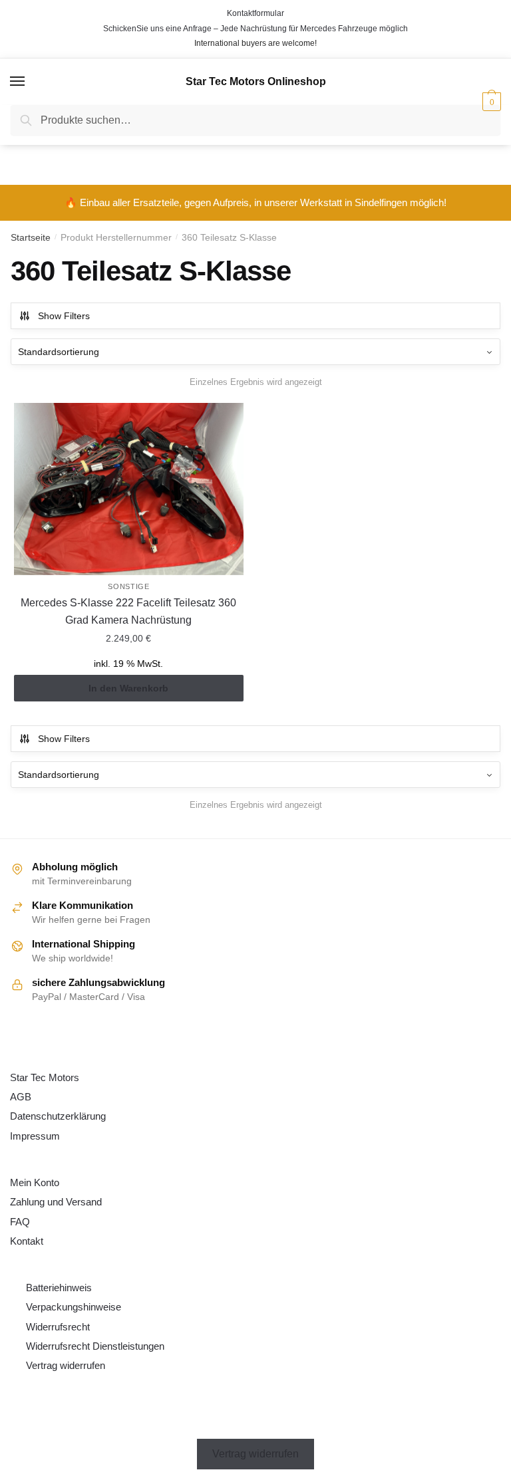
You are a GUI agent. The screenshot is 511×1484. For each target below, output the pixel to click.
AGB (20, 1096)
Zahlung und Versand (56, 1201)
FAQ (20, 1221)
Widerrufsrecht (58, 1326)
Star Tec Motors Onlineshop (256, 81)
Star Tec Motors (44, 1077)
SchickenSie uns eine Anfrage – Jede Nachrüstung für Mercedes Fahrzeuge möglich (255, 28)
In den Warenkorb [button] (128, 688)
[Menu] (18, 81)
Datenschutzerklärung (58, 1116)
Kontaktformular (255, 13)
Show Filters (64, 315)
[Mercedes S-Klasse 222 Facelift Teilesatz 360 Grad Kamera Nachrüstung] (129, 489)
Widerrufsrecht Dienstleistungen (95, 1346)
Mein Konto (34, 1182)
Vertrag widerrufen (65, 1365)
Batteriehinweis (59, 1287)
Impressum (35, 1136)
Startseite (31, 237)
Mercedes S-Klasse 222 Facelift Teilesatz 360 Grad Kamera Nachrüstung (128, 611)
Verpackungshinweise (73, 1306)
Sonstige (129, 586)
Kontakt (26, 1241)
